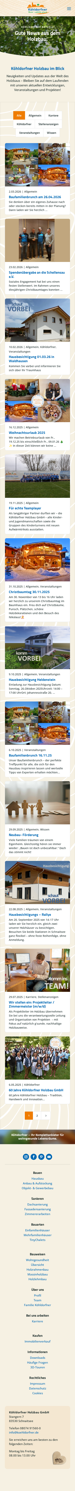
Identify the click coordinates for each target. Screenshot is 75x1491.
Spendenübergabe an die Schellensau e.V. (37, 274)
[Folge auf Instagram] (26, 1157)
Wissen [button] (51, 132)
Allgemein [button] (35, 115)
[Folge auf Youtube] (49, 1157)
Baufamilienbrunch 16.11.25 (30, 755)
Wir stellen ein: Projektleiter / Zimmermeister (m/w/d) (31, 1004)
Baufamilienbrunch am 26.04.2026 (35, 196)
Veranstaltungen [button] (29, 132)
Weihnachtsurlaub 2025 (27, 432)
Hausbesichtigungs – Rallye (30, 914)
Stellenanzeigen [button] (48, 124)
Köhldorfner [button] (24, 124)
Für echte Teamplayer (25, 508)
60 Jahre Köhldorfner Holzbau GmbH (36, 1090)
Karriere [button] (53, 115)
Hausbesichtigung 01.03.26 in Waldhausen (31, 359)
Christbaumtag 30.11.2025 (29, 591)
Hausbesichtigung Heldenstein (32, 679)
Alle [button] (19, 115)
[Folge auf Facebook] (34, 1157)
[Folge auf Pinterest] (41, 1157)
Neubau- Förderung (23, 834)
